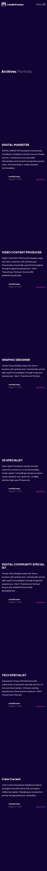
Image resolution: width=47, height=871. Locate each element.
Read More (40, 179)
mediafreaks (14, 176)
